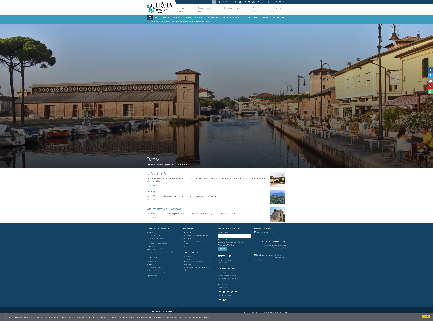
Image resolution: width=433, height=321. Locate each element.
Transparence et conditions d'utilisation (196, 267)
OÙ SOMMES (264, 313)
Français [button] (225, 2)
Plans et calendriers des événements (195, 235)
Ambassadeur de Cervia (226, 273)
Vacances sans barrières (155, 241)
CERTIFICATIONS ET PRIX (279, 313)
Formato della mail (231, 241)
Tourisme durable (153, 262)
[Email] (430, 80)
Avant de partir (152, 246)
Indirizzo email (223, 232)
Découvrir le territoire (165, 165)
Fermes (151, 191)
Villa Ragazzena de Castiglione (165, 209)
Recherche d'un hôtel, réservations (274, 245)
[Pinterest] (430, 86)
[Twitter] (430, 75)
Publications (186, 233)
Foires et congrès (153, 270)
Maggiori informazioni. (203, 317)
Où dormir (150, 233)
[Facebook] (430, 70)
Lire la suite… (152, 185)
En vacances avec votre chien (157, 244)
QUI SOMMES (253, 313)
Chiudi (426, 316)
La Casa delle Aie (157, 174)
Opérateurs (150, 265)
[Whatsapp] (430, 91)
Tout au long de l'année (154, 249)
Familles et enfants (153, 235)
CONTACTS (243, 313)
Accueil (150, 165)
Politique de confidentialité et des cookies (196, 262)
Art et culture (182, 165)
